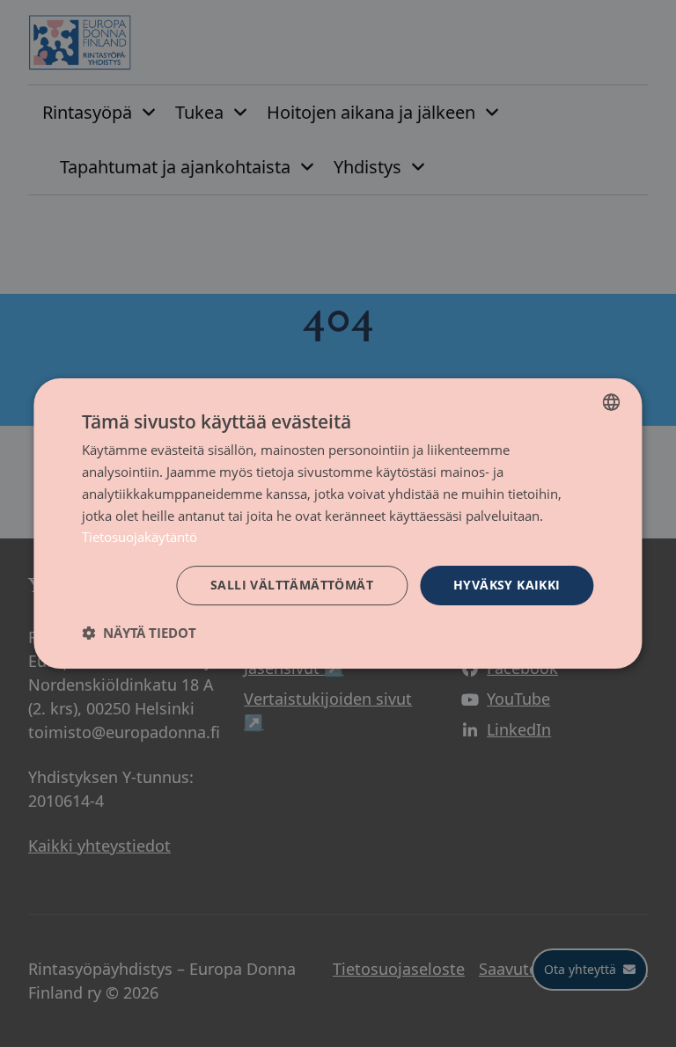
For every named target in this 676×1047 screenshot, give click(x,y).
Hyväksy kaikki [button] (507, 584)
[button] (139, 632)
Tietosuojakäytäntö (139, 536)
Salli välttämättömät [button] (291, 584)
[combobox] (612, 402)
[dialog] (337, 523)
